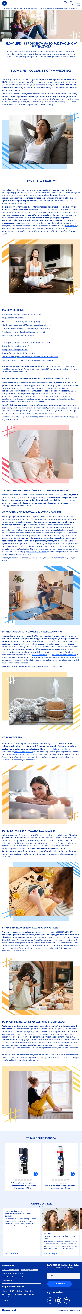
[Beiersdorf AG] (9, 1310)
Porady (8, 8)
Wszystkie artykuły (9, 1277)
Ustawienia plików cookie (12, 1273)
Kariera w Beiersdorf (25, 1291)
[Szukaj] (65, 3)
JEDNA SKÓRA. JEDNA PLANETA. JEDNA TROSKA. (18, 1295)
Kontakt (5, 1300)
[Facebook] (50, 1300)
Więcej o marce (13, 1287)
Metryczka (24, 1277)
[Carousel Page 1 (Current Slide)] (39, 1206)
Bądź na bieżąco (55, 1292)
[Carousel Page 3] (42, 1206)
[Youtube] (58, 1300)
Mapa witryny (7, 1280)
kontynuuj (59, 1284)
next (79, 1167)
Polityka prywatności (29, 1270)
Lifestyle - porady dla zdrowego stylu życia (28, 8)
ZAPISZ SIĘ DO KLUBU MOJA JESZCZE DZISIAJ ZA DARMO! (63, 1266)
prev (3, 1167)
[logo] (4, 3)
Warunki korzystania (10, 1270)
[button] (36, 1174)
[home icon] (3, 8)
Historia (8, 1291)
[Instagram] (67, 1300)
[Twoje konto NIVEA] (71, 3)
